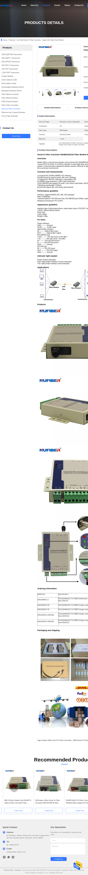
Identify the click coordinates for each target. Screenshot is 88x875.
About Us (34, 5)
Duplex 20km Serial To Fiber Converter (56, 740)
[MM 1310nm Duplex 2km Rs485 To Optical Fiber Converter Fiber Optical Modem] (18, 783)
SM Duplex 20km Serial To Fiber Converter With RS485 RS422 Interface (47, 801)
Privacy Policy (8, 870)
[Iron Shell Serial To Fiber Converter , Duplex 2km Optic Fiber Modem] (58, 66)
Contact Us (78, 5)
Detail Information (52, 108)
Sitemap (17, 870)
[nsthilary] (12, 858)
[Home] (6, 5)
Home (23, 5)
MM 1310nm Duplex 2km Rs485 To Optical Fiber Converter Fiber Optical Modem (18, 801)
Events (57, 5)
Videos (67, 5)
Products (46, 5)
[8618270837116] (8, 858)
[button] (14, 788)
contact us (58, 859)
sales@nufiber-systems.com (16, 852)
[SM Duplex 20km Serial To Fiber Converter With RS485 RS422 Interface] (49, 783)
